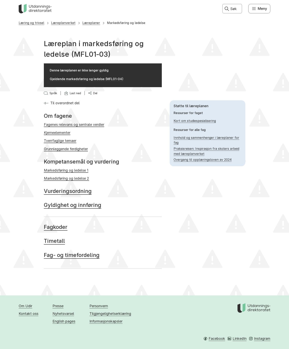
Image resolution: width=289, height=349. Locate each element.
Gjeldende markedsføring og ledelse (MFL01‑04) (86, 79)
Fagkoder (55, 227)
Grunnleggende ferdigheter (66, 149)
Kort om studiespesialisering (195, 121)
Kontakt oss (28, 314)
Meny (262, 8)
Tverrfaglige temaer (60, 141)
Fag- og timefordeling (71, 255)
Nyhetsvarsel (63, 314)
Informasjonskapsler (105, 321)
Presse (58, 306)
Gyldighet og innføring (72, 205)
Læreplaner (91, 23)
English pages (63, 321)
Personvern (98, 306)
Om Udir (25, 306)
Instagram (262, 338)
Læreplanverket (63, 23)
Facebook (217, 338)
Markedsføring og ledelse (126, 23)
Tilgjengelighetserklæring (110, 314)
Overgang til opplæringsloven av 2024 (203, 160)
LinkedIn (240, 338)
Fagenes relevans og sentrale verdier (74, 124)
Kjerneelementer (57, 133)
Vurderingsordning (68, 191)
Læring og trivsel (31, 23)
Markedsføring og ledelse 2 (66, 178)
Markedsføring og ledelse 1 (66, 170)
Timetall (54, 241)
